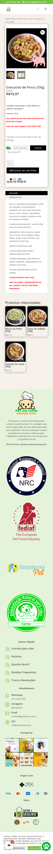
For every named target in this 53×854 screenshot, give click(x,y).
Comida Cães (22, 19)
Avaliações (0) (15, 197)
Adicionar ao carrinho (22, 170)
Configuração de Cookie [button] (14, 848)
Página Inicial (10, 19)
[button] (42, 32)
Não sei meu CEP (14, 152)
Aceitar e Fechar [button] (35, 848)
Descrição (13, 193)
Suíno (30, 19)
